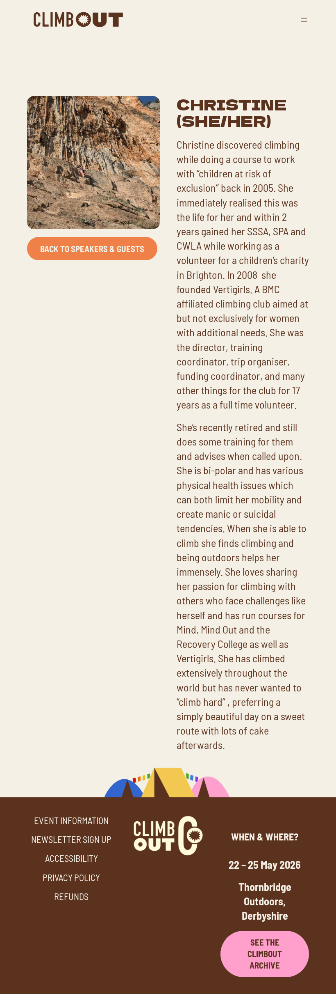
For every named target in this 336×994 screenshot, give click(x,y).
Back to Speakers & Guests (92, 248)
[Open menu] (304, 20)
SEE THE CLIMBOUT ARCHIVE (264, 953)
